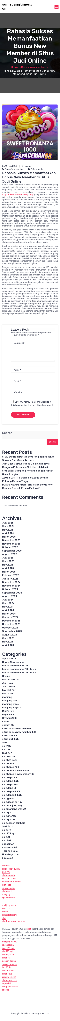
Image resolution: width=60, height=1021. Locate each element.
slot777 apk (9, 833)
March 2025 (9, 571)
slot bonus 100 (10, 767)
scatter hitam (9, 878)
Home (14, 67)
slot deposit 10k (11, 791)
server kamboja (9, 964)
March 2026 (9, 536)
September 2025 (12, 550)
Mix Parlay (8, 711)
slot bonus (8, 763)
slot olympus (8, 954)
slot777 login (8, 951)
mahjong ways (10, 704)
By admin (26, 166)
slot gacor (8, 798)
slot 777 (6, 908)
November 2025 (11, 543)
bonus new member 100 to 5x (19, 672)
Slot (4, 742)
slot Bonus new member (13, 921)
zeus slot (7, 858)
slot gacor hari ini (12, 802)
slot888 (7, 840)
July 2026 (8, 522)
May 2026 (7, 529)
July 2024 (8, 599)
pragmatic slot (9, 977)
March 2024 (9, 613)
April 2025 (8, 568)
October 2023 (10, 627)
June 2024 (8, 603)
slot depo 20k (10, 784)
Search (7, 433)
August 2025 (9, 554)
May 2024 (7, 606)
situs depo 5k (8, 888)
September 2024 (12, 592)
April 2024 (8, 610)
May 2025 (7, 564)
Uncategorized (10, 854)
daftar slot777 (10, 679)
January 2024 (10, 617)
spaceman (8, 844)
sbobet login (8, 945)
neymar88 (8, 714)
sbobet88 (8, 725)
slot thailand (8, 970)
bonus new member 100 (15, 665)
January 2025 (10, 578)
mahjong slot (9, 700)
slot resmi (7, 891)
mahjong (7, 697)
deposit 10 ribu (9, 961)
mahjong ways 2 (11, 707)
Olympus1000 (9, 718)
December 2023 (11, 620)
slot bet (6, 958)
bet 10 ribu (7, 967)
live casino (8, 693)
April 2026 (8, 533)
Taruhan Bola (10, 851)
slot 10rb (7, 749)
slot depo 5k (9, 788)
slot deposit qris (9, 980)
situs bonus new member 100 (19, 732)
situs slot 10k (9, 735)
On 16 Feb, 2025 (9, 166)
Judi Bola (7, 683)
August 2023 (9, 634)
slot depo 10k (9, 777)
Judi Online (8, 686)
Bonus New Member (33, 67)
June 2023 (8, 638)
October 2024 (10, 589)
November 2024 (11, 585)
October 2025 (10, 547)
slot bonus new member (16, 770)
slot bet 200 (9, 756)
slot (4, 918)
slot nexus (7, 974)
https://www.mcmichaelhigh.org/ (18, 194)
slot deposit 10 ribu (11, 869)
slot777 (6, 830)
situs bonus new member (16, 728)
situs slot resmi (9, 915)
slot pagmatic (8, 875)
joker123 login (8, 948)
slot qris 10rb (9, 819)
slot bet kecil (9, 760)
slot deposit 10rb (12, 795)
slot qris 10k (9, 816)
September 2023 (12, 631)
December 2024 (11, 582)
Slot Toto (7, 826)
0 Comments (36, 169)
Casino (6, 676)
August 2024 (9, 596)
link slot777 (9, 690)
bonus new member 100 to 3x (19, 669)
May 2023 (7, 641)
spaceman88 (9, 847)
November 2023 (11, 624)
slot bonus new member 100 (18, 774)
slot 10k (6, 746)
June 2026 (8, 526)
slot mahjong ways (13, 805)
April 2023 (8, 645)
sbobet (6, 721)
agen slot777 (9, 658)
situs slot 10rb (10, 739)
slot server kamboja (13, 823)
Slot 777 (7, 753)
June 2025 (8, 561)
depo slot (6, 983)
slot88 (6, 837)
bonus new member (11, 881)
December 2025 (11, 540)
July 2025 (7, 557)
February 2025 (10, 575)
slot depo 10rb (10, 781)
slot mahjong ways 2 (14, 809)
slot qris (7, 812)
